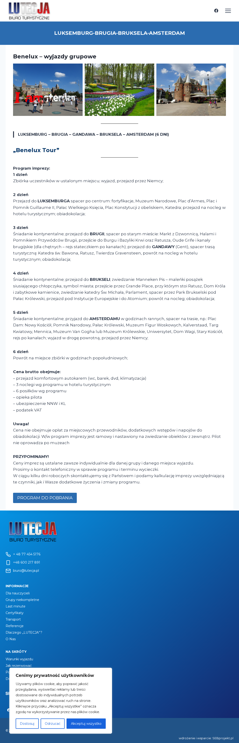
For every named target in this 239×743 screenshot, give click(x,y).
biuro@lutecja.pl (26, 570)
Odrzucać (52, 724)
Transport (13, 619)
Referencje (15, 626)
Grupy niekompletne (22, 600)
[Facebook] (216, 11)
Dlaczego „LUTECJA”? (24, 632)
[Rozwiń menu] (227, 10)
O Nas (11, 639)
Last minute (15, 606)
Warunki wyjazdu (19, 659)
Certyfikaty (15, 613)
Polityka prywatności (22, 672)
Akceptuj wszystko (86, 724)
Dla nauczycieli (18, 593)
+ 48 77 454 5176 (26, 554)
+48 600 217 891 (26, 562)
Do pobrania (15, 679)
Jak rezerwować (19, 666)
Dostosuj (27, 724)
